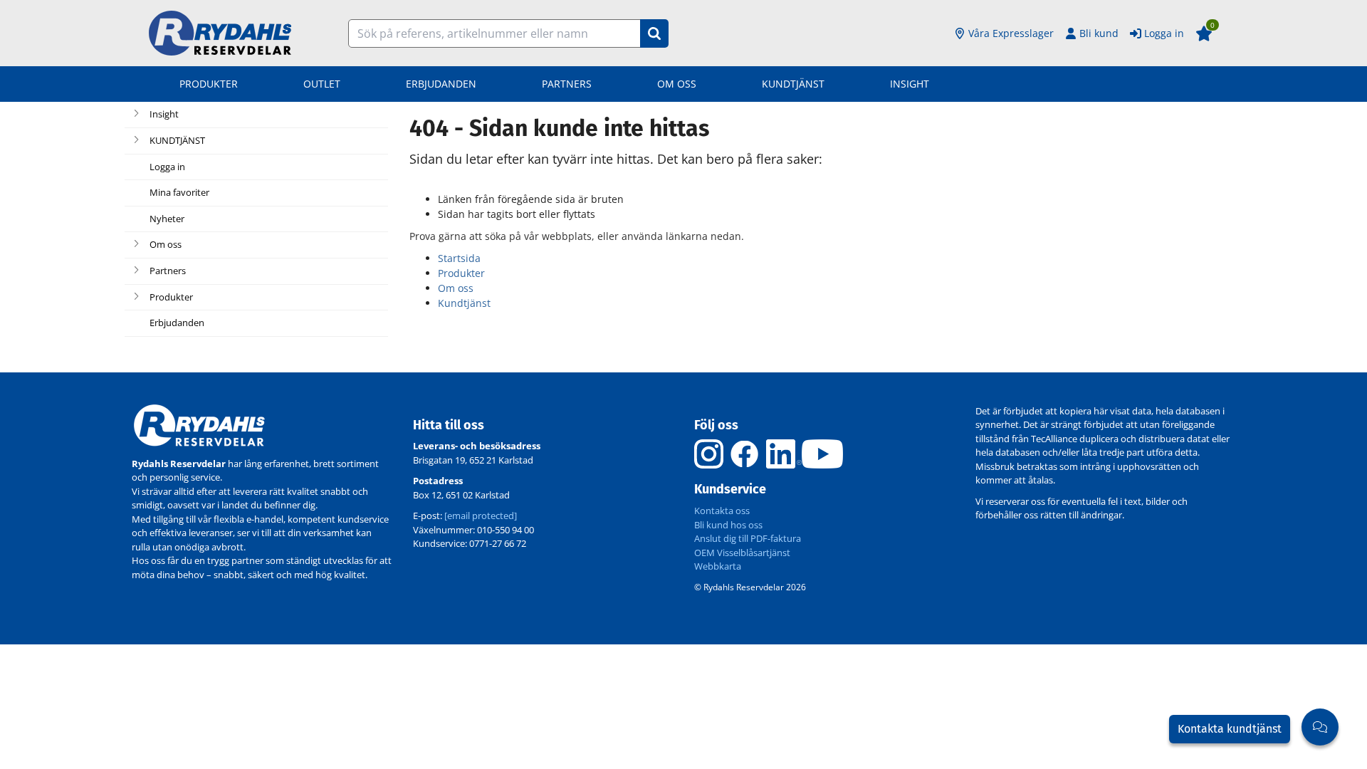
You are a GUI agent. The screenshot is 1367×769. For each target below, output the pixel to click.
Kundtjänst (464, 303)
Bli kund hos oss (728, 524)
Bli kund (1099, 33)
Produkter (208, 83)
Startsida (459, 258)
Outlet (321, 83)
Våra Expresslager (1011, 33)
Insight (909, 83)
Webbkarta (717, 566)
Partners (567, 83)
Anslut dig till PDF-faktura (747, 538)
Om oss (676, 83)
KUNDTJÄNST (793, 83)
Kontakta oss (722, 510)
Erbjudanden (441, 83)
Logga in (1164, 33)
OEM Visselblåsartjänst (742, 552)
